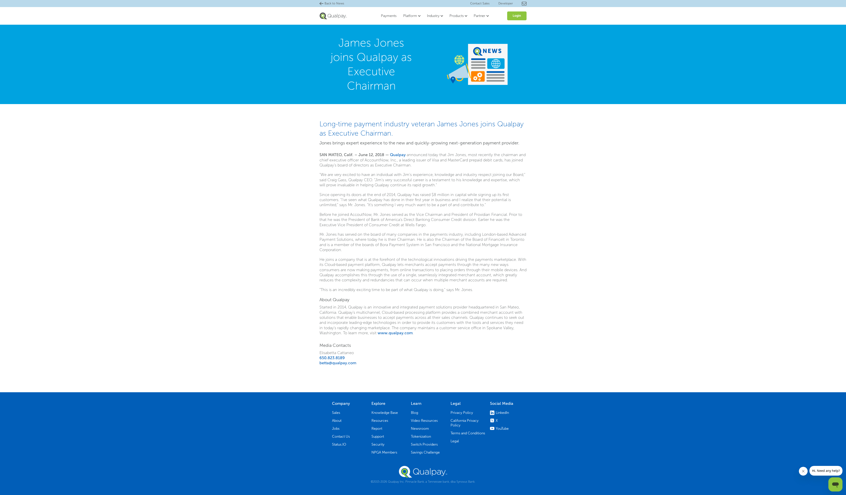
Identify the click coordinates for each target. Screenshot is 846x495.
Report (376, 428)
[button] (410, 15)
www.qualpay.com (395, 333)
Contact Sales (480, 3)
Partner (479, 16)
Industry (433, 16)
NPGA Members (384, 452)
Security (377, 444)
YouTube (502, 428)
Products (456, 16)
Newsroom (420, 428)
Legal (455, 441)
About (336, 420)
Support (377, 436)
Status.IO (339, 444)
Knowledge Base (384, 413)
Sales (336, 413)
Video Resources (424, 420)
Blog (414, 413)
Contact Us (341, 436)
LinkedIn (502, 413)
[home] (333, 15)
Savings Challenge (425, 452)
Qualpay (398, 154)
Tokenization (421, 436)
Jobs (336, 428)
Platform (410, 16)
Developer (505, 3)
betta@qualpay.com (337, 363)
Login (517, 16)
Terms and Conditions (468, 433)
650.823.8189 (332, 357)
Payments (389, 16)
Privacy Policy (462, 413)
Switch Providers (424, 444)
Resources (379, 420)
